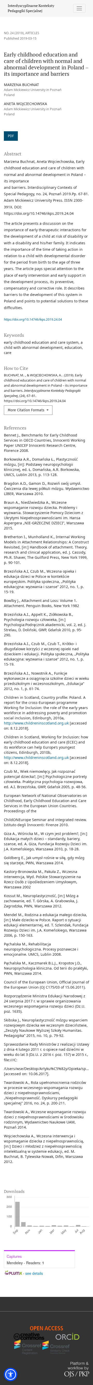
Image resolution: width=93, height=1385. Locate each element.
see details (34, 1273)
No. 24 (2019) (14, 33)
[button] (10, 1374)
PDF (11, 136)
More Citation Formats (26, 410)
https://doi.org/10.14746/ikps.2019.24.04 (33, 319)
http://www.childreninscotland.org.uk (36, 723)
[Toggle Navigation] (79, 8)
